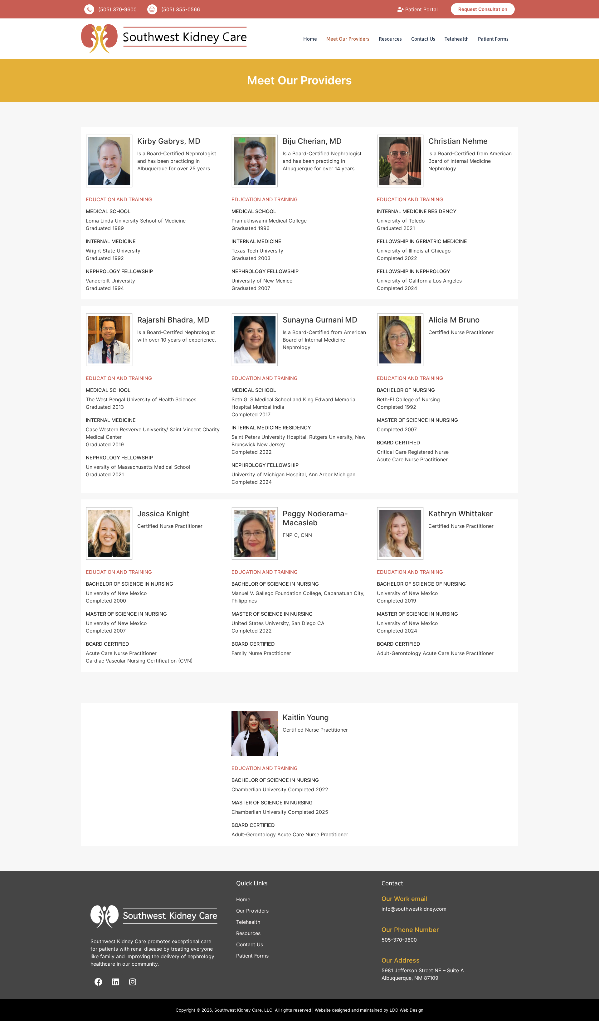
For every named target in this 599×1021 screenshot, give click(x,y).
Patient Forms (493, 39)
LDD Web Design (406, 1010)
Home (310, 39)
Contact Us (423, 39)
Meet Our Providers (347, 39)
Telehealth (457, 39)
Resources (390, 39)
